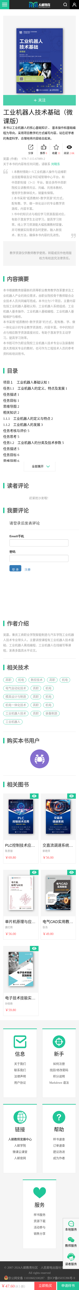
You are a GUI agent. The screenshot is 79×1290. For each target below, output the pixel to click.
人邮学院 (20, 1145)
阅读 (69, 153)
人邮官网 (20, 1158)
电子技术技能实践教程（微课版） (21, 997)
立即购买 (45, 1285)
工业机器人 (12, 721)
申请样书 (68, 1285)
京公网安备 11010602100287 (26, 1278)
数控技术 (37, 679)
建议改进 (59, 1151)
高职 (8, 679)
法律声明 (20, 1076)
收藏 (56, 153)
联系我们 (20, 1070)
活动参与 (40, 1227)
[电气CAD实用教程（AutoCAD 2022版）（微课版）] (58, 892)
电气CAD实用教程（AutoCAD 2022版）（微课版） (58, 921)
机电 (21, 679)
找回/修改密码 (59, 1070)
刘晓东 (55, 164)
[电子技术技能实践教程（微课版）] (21, 968)
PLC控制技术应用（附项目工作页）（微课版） (21, 845)
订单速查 (59, 1145)
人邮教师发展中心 (20, 1139)
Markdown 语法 (59, 1082)
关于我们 (20, 1063)
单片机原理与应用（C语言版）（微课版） (21, 921)
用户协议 (20, 1082)
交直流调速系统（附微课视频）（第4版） (58, 845)
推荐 (43, 153)
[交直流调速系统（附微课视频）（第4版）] (58, 816)
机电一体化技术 (15, 705)
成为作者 (59, 1158)
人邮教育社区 (39, 5)
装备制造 (51, 713)
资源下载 (40, 1221)
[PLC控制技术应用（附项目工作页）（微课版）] (21, 816)
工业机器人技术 (15, 713)
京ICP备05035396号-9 (61, 1278)
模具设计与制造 (15, 696)
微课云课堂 (20, 1151)
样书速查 (59, 1139)
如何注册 (59, 1063)
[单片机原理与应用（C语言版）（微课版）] (21, 892)
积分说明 (59, 1076)
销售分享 (40, 1233)
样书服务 (40, 1214)
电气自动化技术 (15, 688)
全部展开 (38, 466)
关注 (41, 100)
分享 (30, 153)
